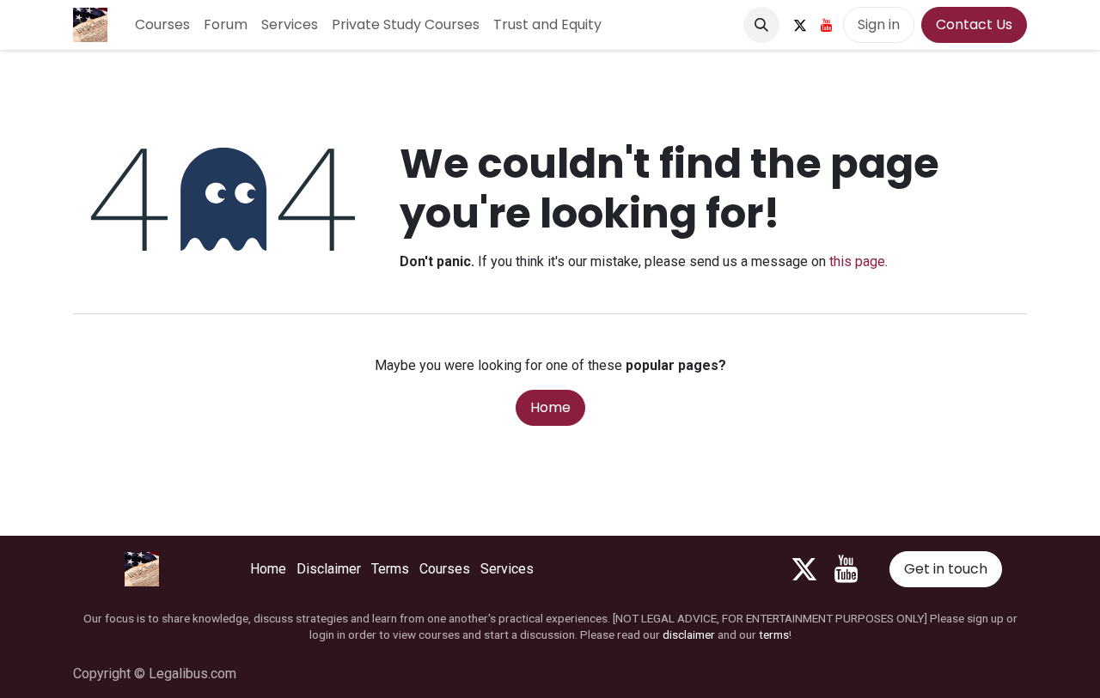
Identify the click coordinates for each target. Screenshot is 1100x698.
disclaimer (689, 634)
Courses (444, 569)
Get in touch (945, 569)
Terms (390, 569)
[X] (800, 25)
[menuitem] (162, 25)
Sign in (879, 24)
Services (507, 569)
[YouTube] (826, 25)
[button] (761, 25)
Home (550, 407)
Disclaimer (328, 569)
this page (857, 261)
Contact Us (974, 24)
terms (774, 634)
